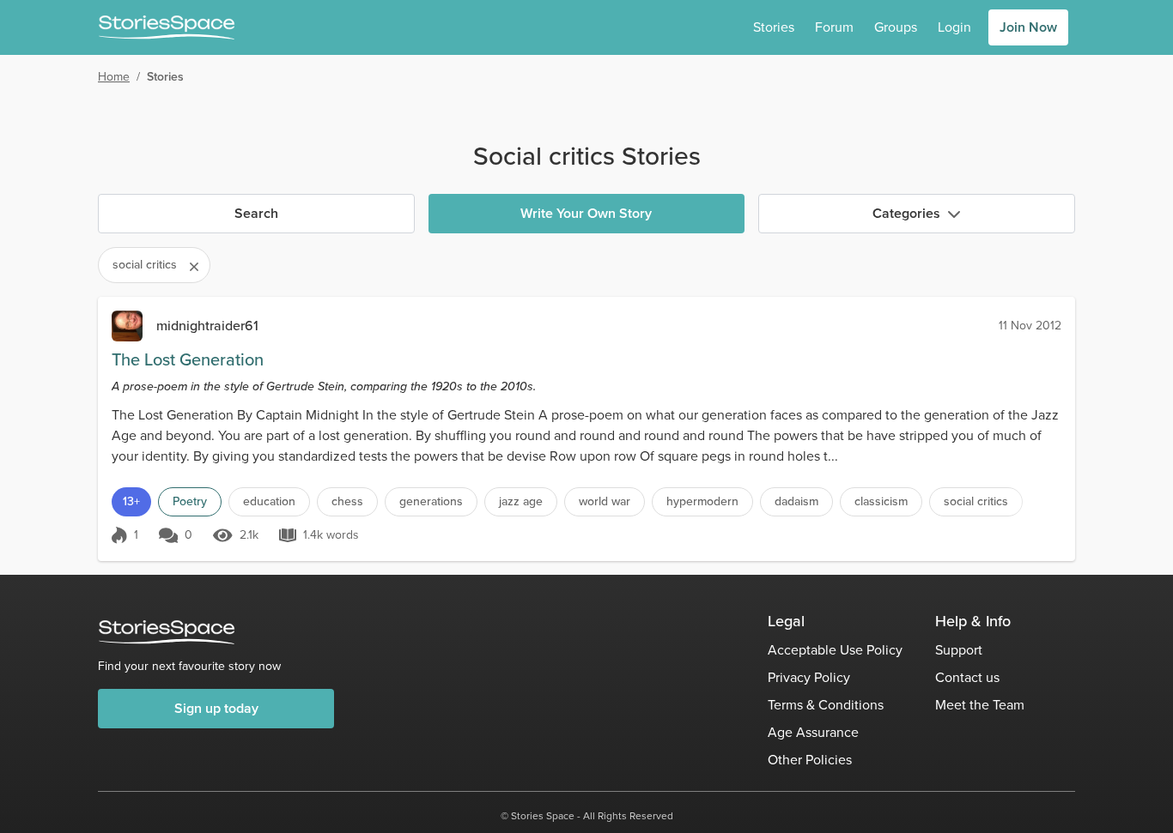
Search (256, 213)
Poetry (190, 501)
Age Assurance (813, 732)
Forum (834, 27)
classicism (881, 501)
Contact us (967, 677)
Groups (895, 27)
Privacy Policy (809, 677)
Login (954, 27)
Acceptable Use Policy (835, 650)
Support (958, 650)
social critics (976, 501)
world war (604, 501)
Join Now (1028, 27)
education (269, 501)
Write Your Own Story (586, 213)
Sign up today (216, 708)
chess (347, 501)
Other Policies (810, 760)
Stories (773, 27)
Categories (906, 213)
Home (114, 77)
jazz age (521, 501)
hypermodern (702, 501)
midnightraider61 (207, 325)
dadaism (796, 501)
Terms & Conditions (826, 705)
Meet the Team (979, 705)
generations (431, 501)
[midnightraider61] (127, 326)
